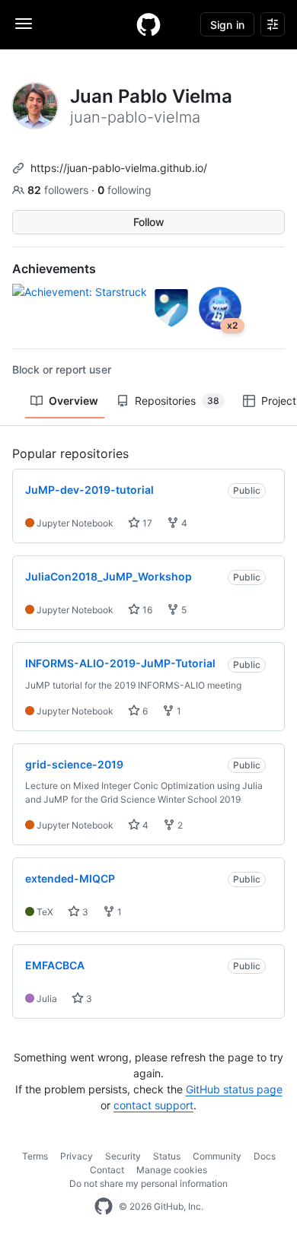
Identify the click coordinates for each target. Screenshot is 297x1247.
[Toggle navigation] (23, 23)
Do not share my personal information (148, 1183)
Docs (265, 1156)
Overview (73, 400)
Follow (148, 221)
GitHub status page (234, 1089)
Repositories (177, 400)
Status (166, 1156)
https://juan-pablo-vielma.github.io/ (118, 167)
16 (146, 610)
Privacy (76, 1156)
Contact (107, 1169)
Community (217, 1156)
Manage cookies (171, 1169)
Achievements (54, 268)
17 (146, 523)
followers (59, 189)
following (124, 189)
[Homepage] (148, 24)
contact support (153, 1105)
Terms (35, 1156)
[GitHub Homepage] (103, 1207)
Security (123, 1156)
